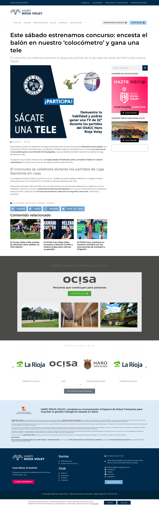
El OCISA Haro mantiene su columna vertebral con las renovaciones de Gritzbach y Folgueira (91, 246)
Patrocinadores (40, 23)
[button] (18, 208)
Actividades (18, 203)
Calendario (97, 3)
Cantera (27, 23)
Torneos (50, 203)
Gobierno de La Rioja (31, 381)
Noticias (17, 23)
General (41, 203)
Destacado (30, 203)
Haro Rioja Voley (61, 494)
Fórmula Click (112, 494)
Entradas (63, 23)
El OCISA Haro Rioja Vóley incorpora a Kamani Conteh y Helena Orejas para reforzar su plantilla (58, 246)
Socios (53, 23)
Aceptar (110, 503)
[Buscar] (145, 68)
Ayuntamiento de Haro (95, 381)
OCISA (63, 381)
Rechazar (123, 503)
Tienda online (76, 23)
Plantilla (85, 3)
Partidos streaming (139, 3)
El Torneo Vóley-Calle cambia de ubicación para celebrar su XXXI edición (24, 244)
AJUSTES (95, 504)
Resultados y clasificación (116, 3)
